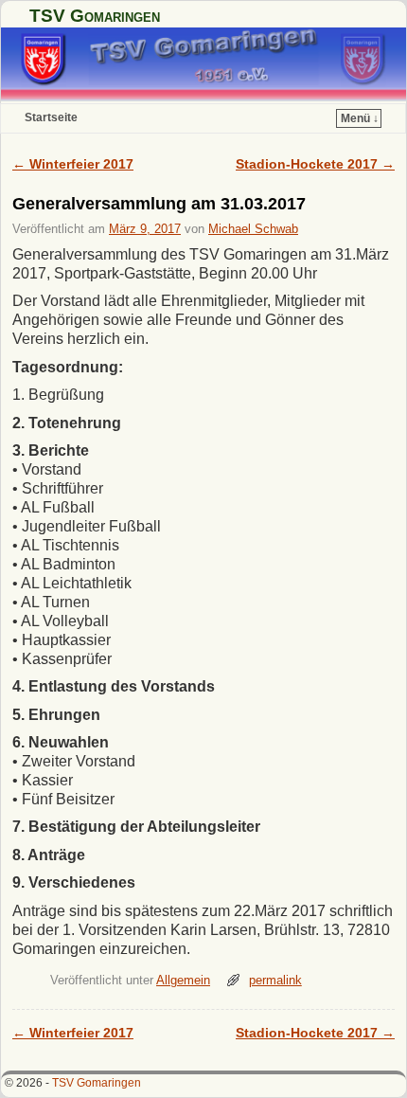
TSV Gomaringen (94, 16)
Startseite (51, 117)
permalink (275, 980)
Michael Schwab (253, 229)
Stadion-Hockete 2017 (315, 163)
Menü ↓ (360, 118)
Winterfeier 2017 (72, 163)
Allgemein (183, 980)
